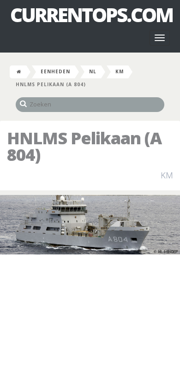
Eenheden (55, 71)
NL (92, 71)
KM (119, 71)
